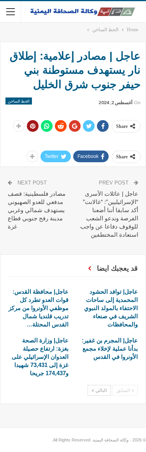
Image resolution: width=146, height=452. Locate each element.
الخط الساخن (19, 101)
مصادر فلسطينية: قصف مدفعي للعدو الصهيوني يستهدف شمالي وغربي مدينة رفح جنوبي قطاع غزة (36, 210)
